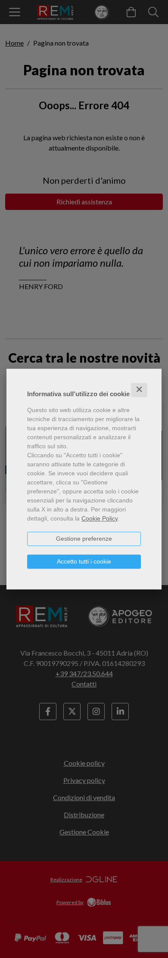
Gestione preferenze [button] (84, 538)
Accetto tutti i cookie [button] (84, 561)
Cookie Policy (99, 518)
